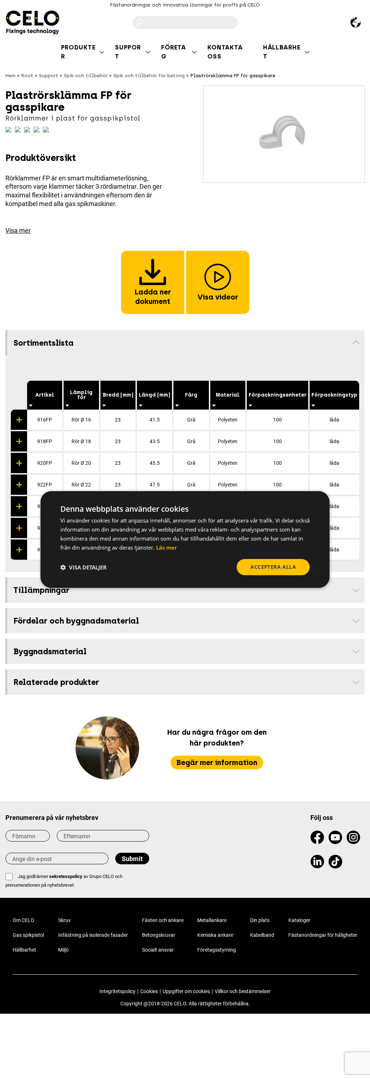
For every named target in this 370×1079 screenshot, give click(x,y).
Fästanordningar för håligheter (322, 935)
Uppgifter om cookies (186, 991)
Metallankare (212, 920)
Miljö (63, 950)
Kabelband (262, 935)
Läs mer (166, 547)
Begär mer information (216, 762)
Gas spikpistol (28, 935)
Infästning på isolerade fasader (93, 935)
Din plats (260, 920)
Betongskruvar (158, 935)
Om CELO (23, 920)
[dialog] (185, 539)
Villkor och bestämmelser (243, 991)
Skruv (64, 920)
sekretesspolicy (65, 876)
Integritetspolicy (117, 991)
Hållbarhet (24, 950)
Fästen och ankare (163, 920)
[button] (83, 567)
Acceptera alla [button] (273, 566)
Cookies (149, 991)
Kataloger (299, 920)
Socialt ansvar (158, 950)
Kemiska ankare (215, 935)
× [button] (317, 499)
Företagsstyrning (216, 950)
